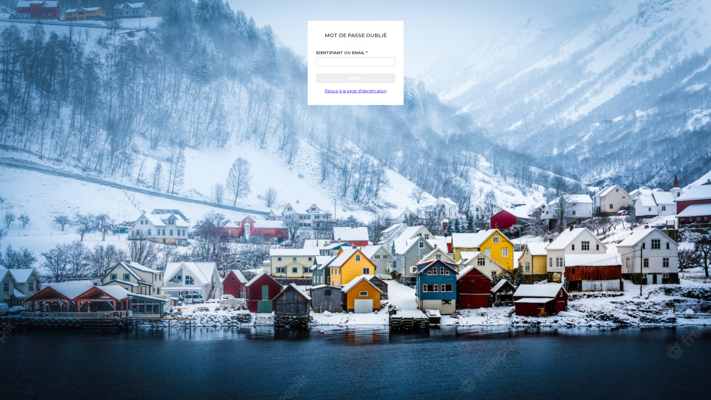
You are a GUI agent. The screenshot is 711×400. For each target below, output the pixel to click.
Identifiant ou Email (340, 52)
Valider (355, 78)
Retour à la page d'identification (356, 91)
